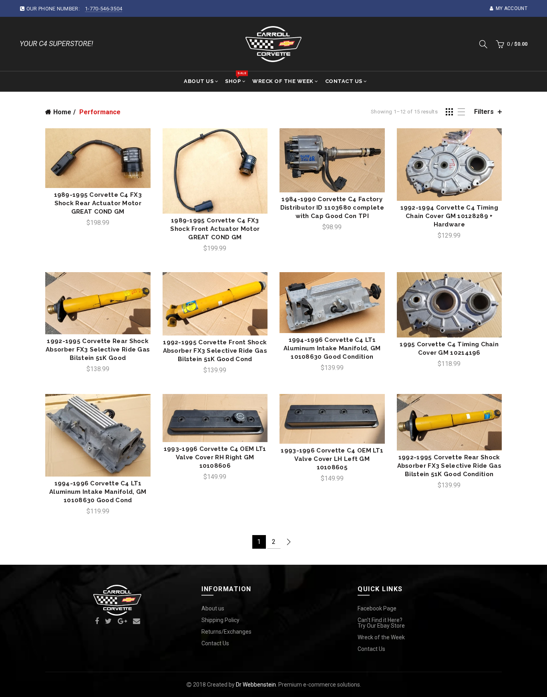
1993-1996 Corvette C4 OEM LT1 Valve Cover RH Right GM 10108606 (215, 457)
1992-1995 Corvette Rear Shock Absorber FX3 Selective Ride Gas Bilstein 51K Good (98, 349)
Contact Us (343, 81)
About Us (198, 81)
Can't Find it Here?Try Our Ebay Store (381, 623)
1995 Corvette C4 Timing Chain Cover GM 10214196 (449, 348)
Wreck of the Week (283, 81)
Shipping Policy (220, 620)
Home (62, 112)
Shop (235, 77)
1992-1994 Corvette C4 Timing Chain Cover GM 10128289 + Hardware (449, 216)
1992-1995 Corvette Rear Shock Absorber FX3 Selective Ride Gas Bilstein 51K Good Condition (449, 466)
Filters (484, 111)
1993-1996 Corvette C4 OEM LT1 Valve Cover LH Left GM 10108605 (332, 459)
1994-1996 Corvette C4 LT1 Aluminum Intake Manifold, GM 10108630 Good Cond (97, 492)
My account (511, 8)
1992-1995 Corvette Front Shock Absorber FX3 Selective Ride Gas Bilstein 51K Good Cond (215, 351)
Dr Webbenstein (256, 684)
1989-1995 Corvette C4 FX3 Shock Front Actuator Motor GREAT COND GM (214, 229)
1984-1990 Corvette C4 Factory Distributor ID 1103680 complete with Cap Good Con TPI (332, 208)
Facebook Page (377, 608)
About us (212, 608)
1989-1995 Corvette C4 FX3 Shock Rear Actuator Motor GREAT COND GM (98, 203)
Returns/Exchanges (226, 631)
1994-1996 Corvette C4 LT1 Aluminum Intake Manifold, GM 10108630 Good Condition (332, 348)
